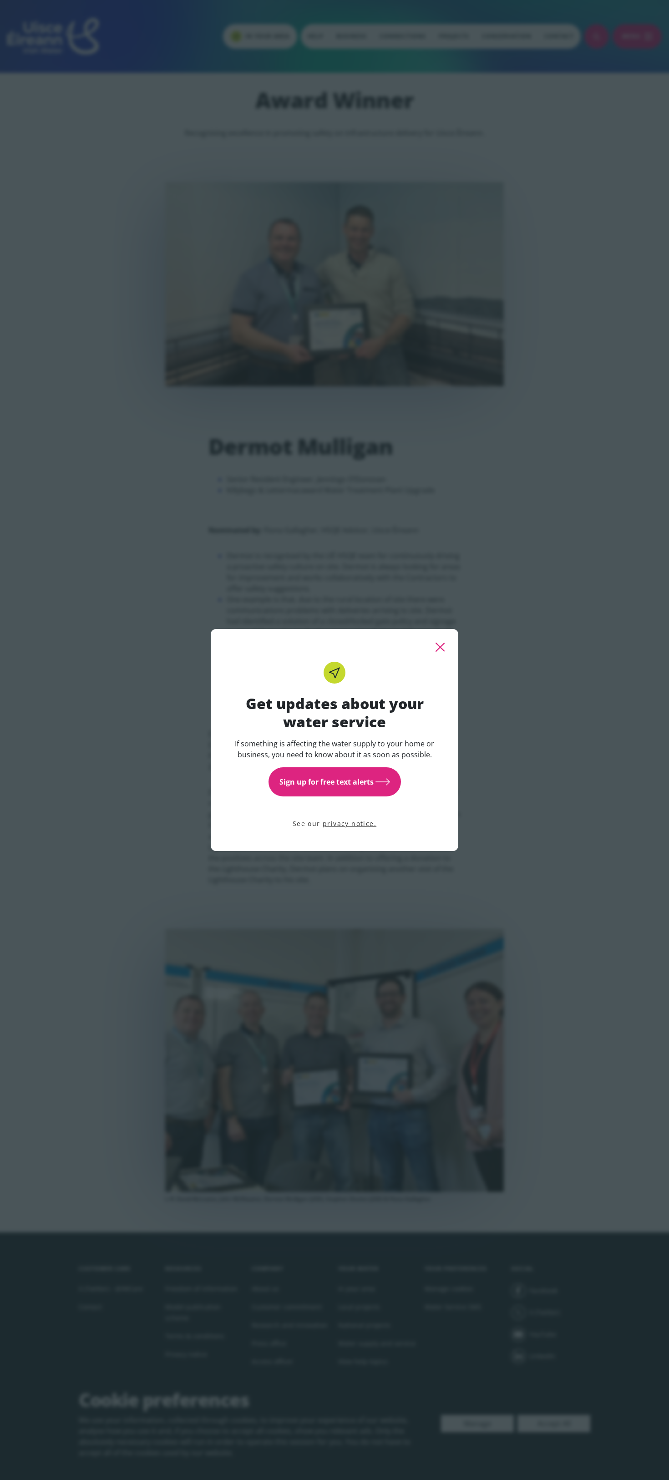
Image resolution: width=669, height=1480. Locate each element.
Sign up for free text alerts (326, 782)
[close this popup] (440, 647)
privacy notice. (349, 823)
